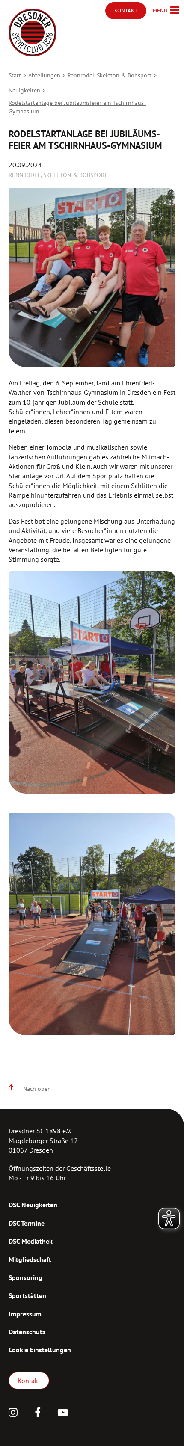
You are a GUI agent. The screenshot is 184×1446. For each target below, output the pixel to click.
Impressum (25, 1314)
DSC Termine (27, 1223)
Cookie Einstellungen (40, 1349)
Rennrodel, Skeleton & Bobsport (109, 75)
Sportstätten (27, 1295)
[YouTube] (63, 1413)
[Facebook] (38, 1413)
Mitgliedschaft (30, 1259)
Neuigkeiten (24, 90)
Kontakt (29, 1380)
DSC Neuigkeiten (33, 1204)
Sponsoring (25, 1277)
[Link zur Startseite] (32, 32)
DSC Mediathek (31, 1241)
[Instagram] (13, 1413)
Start (15, 75)
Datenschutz (27, 1331)
